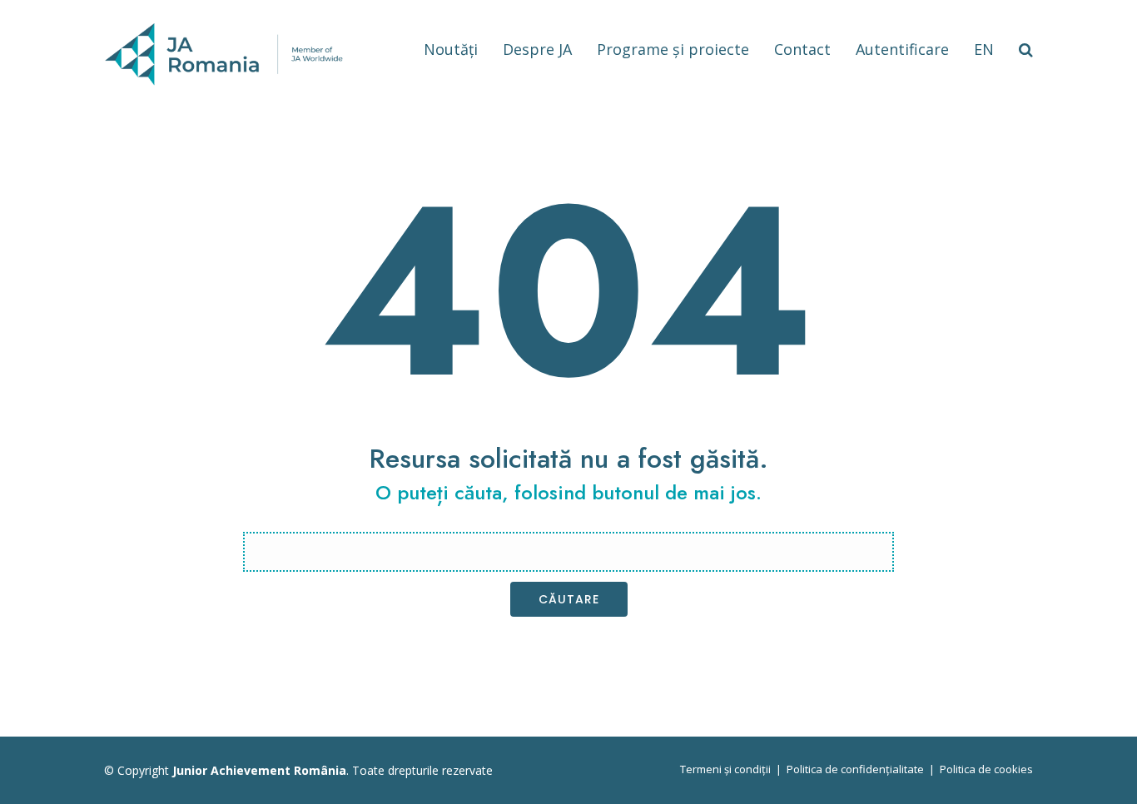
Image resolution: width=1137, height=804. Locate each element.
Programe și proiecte (673, 49)
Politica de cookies (986, 769)
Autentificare (902, 49)
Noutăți (451, 49)
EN (984, 49)
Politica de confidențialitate (855, 769)
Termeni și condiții (725, 769)
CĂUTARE (569, 599)
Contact (802, 49)
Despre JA (537, 49)
